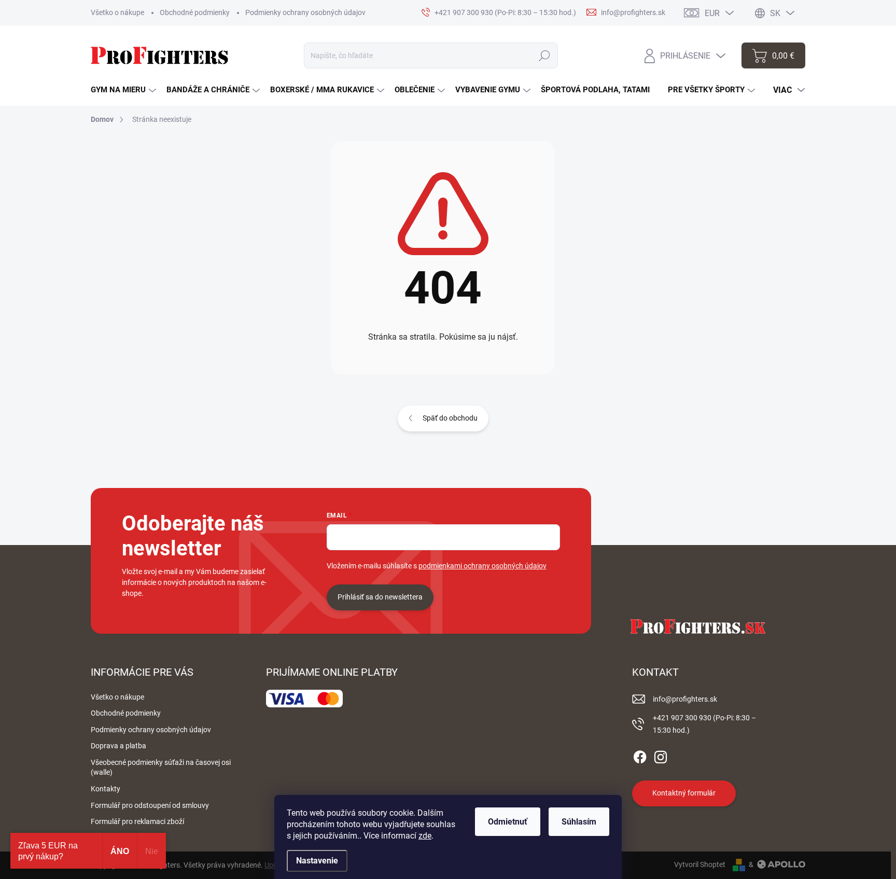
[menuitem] (123, 90)
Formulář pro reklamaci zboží (137, 821)
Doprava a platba (118, 746)
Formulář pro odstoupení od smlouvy (150, 805)
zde (424, 836)
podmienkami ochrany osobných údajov (482, 566)
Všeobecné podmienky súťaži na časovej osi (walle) (161, 767)
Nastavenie (317, 861)
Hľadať (545, 55)
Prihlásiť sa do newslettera (380, 597)
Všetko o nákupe (117, 12)
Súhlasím (579, 822)
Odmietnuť (507, 822)
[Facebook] (640, 755)
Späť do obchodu (450, 418)
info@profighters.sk (685, 699)
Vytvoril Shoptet (699, 864)
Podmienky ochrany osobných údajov (305, 12)
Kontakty (105, 789)
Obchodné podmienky (195, 12)
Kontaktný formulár (684, 793)
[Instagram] (660, 755)
